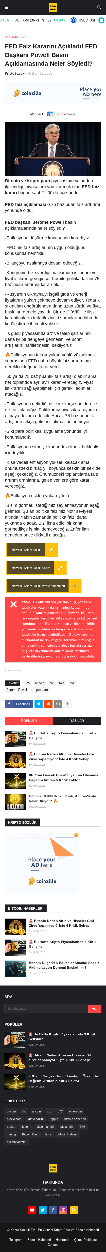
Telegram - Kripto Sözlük (25, 550)
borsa (11, 1127)
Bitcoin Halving (67, 1134)
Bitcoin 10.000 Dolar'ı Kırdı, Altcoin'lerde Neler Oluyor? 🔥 (62, 798)
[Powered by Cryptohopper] (100, 20)
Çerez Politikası (85, 1240)
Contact (53, 1245)
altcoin (36, 1111)
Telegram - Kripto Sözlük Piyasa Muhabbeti (37, 586)
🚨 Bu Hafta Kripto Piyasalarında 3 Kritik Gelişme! (62, 735)
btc (52, 683)
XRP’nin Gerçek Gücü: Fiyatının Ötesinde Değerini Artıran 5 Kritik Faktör (63, 777)
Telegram (15, 1240)
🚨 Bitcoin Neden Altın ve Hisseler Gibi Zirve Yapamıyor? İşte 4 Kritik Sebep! (61, 756)
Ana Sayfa (11, 37)
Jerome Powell (17, 690)
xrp (49, 1111)
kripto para (40, 690)
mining (11, 1134)
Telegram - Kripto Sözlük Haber (30, 568)
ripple (54, 1119)
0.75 (23, 37)
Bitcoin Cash (30, 1134)
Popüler (29, 721)
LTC (60, 1111)
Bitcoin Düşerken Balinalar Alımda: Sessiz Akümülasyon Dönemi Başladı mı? (64, 965)
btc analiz (66, 1127)
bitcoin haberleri (75, 1119)
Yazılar (77, 721)
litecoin (25, 1127)
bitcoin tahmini (16, 1142)
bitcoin (39, 683)
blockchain (14, 1119)
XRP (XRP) (36, 20)
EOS (82, 1127)
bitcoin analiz (45, 1127)
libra (48, 1134)
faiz (61, 683)
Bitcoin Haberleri (39, 1240)
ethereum (75, 1111)
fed (72, 683)
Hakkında (62, 1240)
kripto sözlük (36, 1119)
